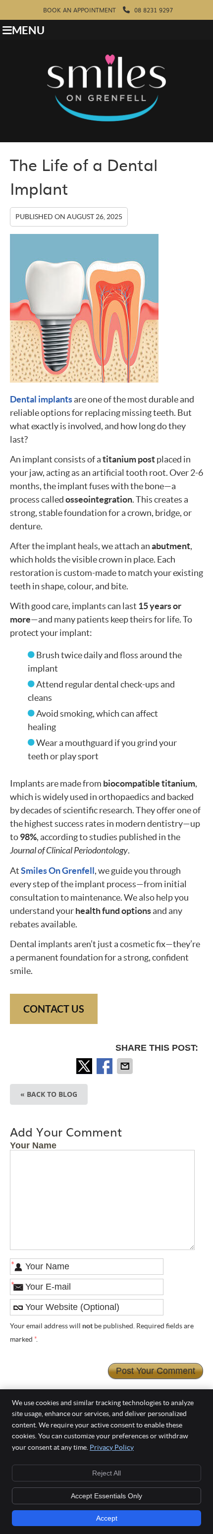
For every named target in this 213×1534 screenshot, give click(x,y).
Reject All (106, 1473)
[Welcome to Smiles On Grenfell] (106, 118)
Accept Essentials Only (106, 1496)
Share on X (85, 1066)
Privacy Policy (112, 1447)
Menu (28, 30)
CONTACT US (53, 1009)
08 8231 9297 (152, 9)
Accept (106, 1518)
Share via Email (126, 1066)
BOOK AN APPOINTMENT (79, 9)
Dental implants (41, 399)
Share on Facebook (105, 1066)
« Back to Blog (48, 1094)
